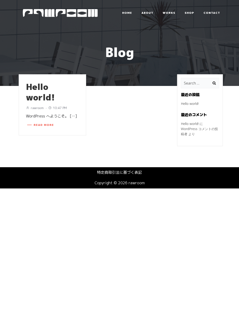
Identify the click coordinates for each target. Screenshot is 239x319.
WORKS (169, 13)
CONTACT (212, 13)
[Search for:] (195, 83)
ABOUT (147, 13)
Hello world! (190, 103)
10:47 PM (60, 108)
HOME (127, 13)
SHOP (189, 13)
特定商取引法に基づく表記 (119, 172)
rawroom (37, 108)
